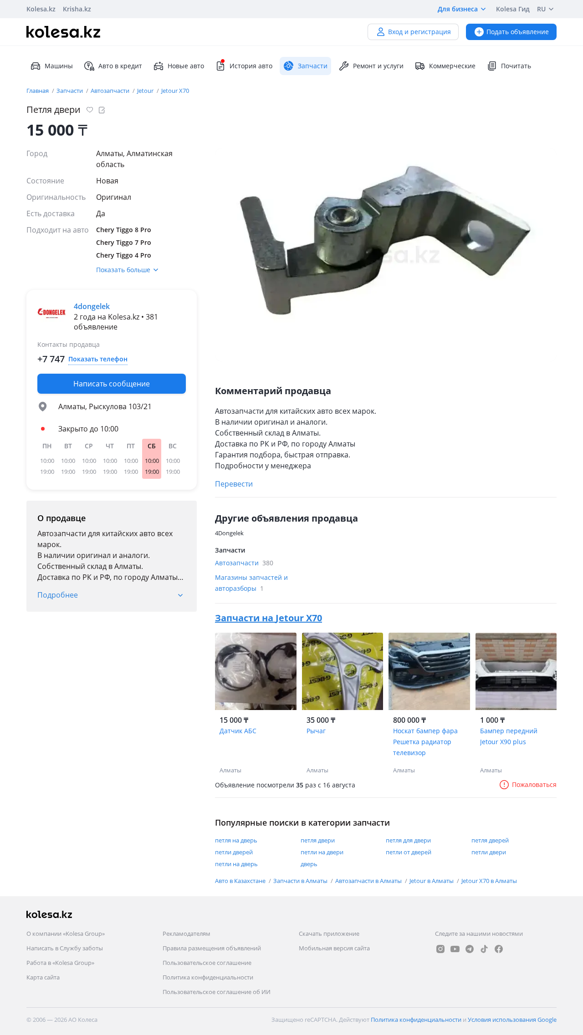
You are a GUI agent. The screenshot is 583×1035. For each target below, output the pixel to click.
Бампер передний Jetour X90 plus (508, 736)
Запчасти (70, 90)
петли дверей (234, 852)
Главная (38, 90)
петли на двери (322, 852)
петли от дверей (408, 852)
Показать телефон (98, 359)
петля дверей (490, 840)
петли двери (488, 852)
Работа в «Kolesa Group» (60, 963)
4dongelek (92, 306)
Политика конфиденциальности (208, 977)
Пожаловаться (534, 784)
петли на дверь (236, 864)
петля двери (318, 840)
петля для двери (408, 840)
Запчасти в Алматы (301, 881)
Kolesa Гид (513, 9)
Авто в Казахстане (241, 881)
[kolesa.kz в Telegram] (469, 949)
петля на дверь (236, 840)
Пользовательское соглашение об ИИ (217, 992)
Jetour (146, 90)
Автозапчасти (111, 90)
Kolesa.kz (41, 9)
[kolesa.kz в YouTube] (455, 949)
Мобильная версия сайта (334, 948)
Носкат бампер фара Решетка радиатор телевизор (425, 741)
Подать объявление (517, 31)
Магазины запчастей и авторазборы (251, 583)
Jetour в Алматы (432, 881)
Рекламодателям (186, 933)
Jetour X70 (175, 90)
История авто (251, 65)
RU (541, 9)
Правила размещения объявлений (212, 948)
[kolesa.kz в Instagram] (440, 949)
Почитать (516, 65)
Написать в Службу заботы (64, 948)
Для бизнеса (458, 9)
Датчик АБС (238, 730)
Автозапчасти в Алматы (369, 881)
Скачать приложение (329, 933)
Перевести (234, 484)
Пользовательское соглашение (207, 963)
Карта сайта (43, 977)
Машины (59, 65)
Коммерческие (452, 65)
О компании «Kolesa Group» (65, 933)
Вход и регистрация (419, 31)
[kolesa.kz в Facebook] (498, 949)
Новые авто (186, 65)
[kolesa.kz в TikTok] (484, 949)
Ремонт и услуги (378, 65)
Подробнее (57, 595)
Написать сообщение (111, 384)
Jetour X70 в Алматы (489, 881)
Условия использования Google (512, 1019)
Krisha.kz (77, 9)
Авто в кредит (120, 65)
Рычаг (316, 730)
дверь (309, 864)
